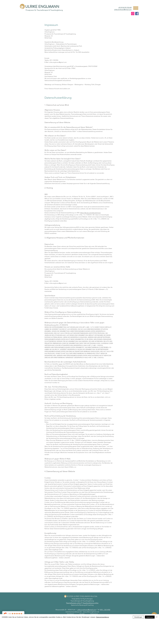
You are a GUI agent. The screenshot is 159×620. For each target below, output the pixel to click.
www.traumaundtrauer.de (74, 612)
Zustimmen (149, 617)
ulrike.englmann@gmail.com (123, 9)
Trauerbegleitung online (90, 603)
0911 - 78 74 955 (105, 610)
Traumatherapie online (73, 603)
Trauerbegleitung (88, 601)
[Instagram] (132, 13)
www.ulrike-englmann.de (91, 612)
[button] (135, 8)
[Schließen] (157, 617)
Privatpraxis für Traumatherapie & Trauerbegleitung (44, 10)
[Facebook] (136, 13)
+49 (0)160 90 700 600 (125, 7)
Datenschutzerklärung (102, 617)
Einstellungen (138, 617)
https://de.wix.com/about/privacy (90, 213)
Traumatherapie (76, 601)
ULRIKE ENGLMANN (42, 6)
